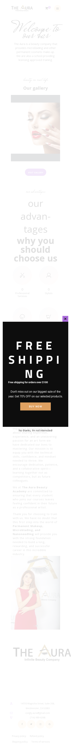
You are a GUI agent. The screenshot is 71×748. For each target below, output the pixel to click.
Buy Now (35, 406)
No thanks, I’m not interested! (35, 430)
